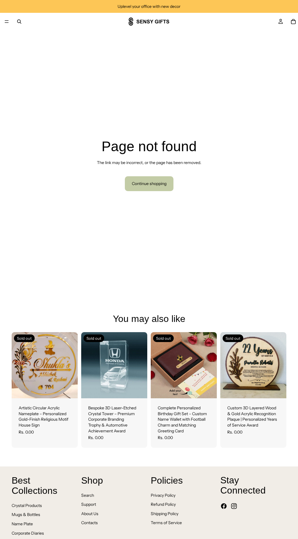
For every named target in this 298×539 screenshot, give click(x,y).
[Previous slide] (18, 365)
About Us (89, 513)
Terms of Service (166, 522)
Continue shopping (149, 183)
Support (88, 504)
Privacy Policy (163, 495)
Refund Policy (163, 504)
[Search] (19, 21)
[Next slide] (71, 365)
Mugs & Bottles (26, 514)
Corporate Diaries (28, 533)
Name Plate (22, 523)
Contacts (89, 522)
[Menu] (6, 21)
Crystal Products (27, 505)
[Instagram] (233, 506)
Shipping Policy (164, 513)
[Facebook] (223, 506)
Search (87, 495)
